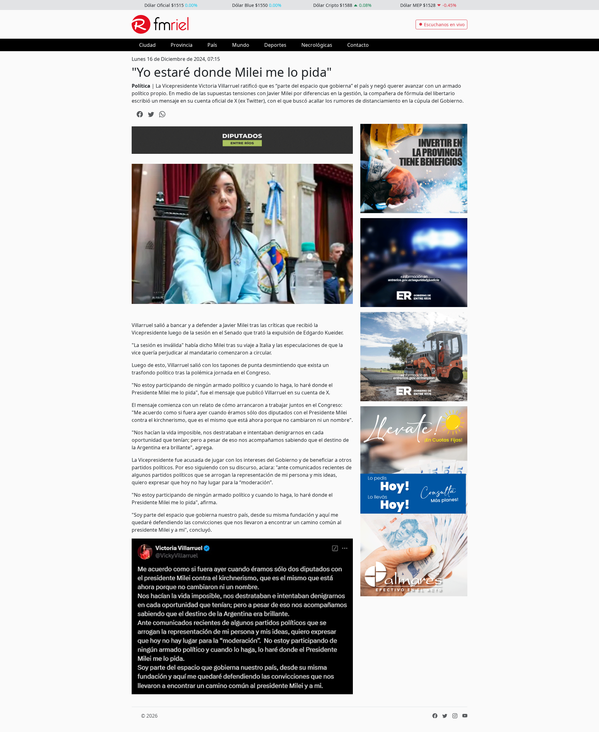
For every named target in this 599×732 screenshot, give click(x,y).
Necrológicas (316, 44)
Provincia (181, 44)
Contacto (358, 44)
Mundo (240, 44)
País (212, 44)
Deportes (275, 44)
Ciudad (147, 44)
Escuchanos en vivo (444, 24)
